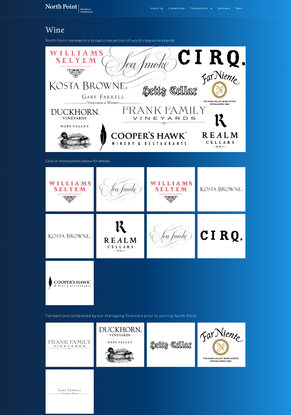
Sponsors (224, 8)
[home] (69, 8)
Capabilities (176, 8)
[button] (201, 8)
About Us (156, 8)
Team (239, 8)
